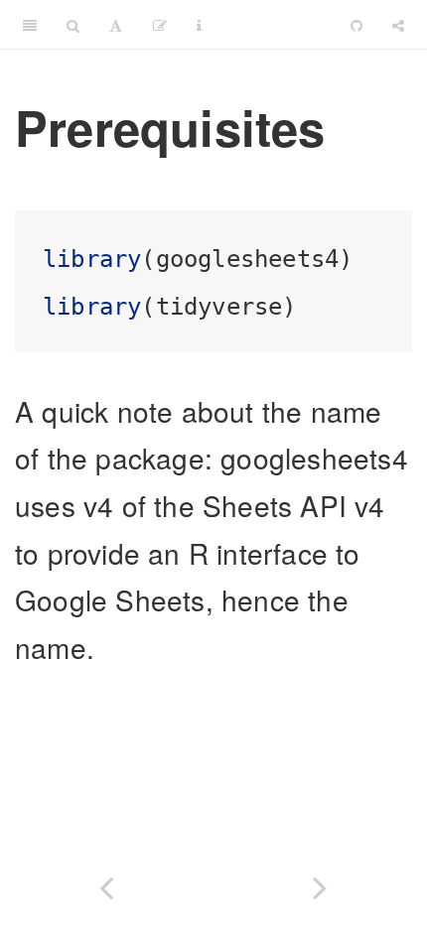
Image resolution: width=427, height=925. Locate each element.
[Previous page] (107, 884)
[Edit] (160, 25)
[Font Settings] (115, 25)
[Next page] (320, 884)
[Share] (398, 25)
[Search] (73, 25)
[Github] (356, 25)
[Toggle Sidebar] (30, 25)
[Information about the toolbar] (199, 25)
